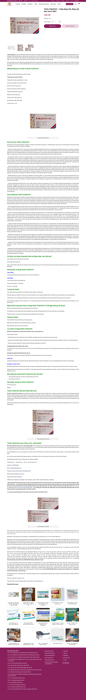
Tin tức (65, 660)
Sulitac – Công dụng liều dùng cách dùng (43, 644)
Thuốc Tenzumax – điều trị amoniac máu (57, 603)
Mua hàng (66, 655)
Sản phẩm (58, 0)
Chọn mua (53, 26)
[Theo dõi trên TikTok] (68, 663)
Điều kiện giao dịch (49, 651)
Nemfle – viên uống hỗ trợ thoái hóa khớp (72, 644)
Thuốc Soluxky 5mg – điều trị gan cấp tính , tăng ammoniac (43, 604)
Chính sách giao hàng (49, 655)
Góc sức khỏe (67, 657)
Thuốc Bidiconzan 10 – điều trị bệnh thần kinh (14, 623)
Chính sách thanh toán (50, 653)
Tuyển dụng (53, 4)
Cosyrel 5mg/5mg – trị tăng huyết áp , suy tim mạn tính (57, 623)
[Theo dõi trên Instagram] (66, 663)
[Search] (75, 4)
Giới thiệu (53, 0)
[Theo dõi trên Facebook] (63, 663)
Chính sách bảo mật (49, 660)
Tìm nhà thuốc (70, 26)
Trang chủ (17, 4)
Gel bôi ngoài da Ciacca (58, 643)
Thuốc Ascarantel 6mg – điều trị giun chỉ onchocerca (43, 624)
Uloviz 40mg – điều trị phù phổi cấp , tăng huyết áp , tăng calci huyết (13, 604)
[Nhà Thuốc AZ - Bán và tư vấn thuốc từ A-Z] (10, 4)
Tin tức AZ (67, 0)
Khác (50, 18)
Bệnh (36, 4)
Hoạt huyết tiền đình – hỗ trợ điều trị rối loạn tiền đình (13, 644)
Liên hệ (72, 0)
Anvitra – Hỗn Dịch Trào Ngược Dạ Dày (72, 623)
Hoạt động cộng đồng (44, 4)
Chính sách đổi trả (49, 657)
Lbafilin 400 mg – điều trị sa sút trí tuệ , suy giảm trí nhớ (28, 604)
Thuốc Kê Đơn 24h (49, 662)
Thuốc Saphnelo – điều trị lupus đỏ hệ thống (72, 603)
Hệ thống (62, 0)
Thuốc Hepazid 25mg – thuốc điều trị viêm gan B (28, 623)
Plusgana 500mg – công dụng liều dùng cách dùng (28, 644)
